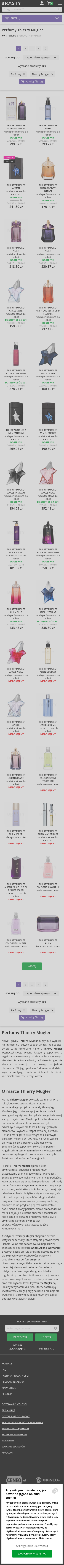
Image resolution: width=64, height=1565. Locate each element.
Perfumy (12, 35)
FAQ (4, 1369)
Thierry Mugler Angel (48, 127)
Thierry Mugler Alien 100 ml (16, 833)
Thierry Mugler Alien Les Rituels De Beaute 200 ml (16, 887)
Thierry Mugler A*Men (16, 187)
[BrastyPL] (48, 1482)
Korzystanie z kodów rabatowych (22, 1422)
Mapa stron (9, 1387)
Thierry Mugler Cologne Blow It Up (48, 886)
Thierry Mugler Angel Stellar (48, 611)
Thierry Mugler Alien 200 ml (16, 551)
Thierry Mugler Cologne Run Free (16, 942)
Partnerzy (8, 1440)
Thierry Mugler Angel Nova (48, 491)
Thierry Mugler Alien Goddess (48, 670)
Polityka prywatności (15, 1375)
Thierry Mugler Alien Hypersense (16, 372)
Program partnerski (14, 1434)
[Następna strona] (45, 48)
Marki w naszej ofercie (15, 1428)
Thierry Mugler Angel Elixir (48, 372)
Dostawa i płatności (14, 1404)
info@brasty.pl (46, 1349)
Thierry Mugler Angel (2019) (16, 309)
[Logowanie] (42, 3)
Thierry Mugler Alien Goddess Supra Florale (48, 310)
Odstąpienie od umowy (16, 1416)
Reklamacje (8, 1410)
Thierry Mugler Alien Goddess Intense (48, 188)
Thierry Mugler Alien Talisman (16, 127)
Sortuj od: (12, 57)
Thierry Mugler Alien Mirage (16, 777)
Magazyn (7, 1452)
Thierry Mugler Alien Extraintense (48, 551)
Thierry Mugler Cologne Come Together (48, 778)
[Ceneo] (16, 1484)
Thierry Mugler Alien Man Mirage (48, 833)
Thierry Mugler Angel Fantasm (16, 491)
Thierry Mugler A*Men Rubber (48, 432)
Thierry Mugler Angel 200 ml (48, 723)
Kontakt (7, 1363)
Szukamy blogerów (13, 1446)
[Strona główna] (3, 36)
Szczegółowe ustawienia (32, 1546)
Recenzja (7, 1393)
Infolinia (17, 1347)
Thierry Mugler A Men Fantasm (16, 432)
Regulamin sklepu (13, 1381)
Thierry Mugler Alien (16, 249)
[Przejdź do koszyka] (49, 3)
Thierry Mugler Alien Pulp (16, 611)
